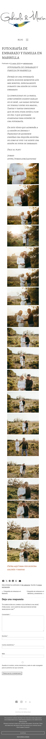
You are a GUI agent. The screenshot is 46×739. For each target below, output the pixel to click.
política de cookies (23, 715)
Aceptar (23, 733)
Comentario (6, 614)
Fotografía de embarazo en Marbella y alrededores (35, 592)
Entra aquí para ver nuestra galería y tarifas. (21, 568)
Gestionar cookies (23, 737)
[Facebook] (16, 702)
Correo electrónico (8, 645)
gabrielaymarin (28, 63)
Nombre (5, 636)
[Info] (25, 702)
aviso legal (23, 709)
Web (3, 654)
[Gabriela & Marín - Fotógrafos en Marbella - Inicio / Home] (23, 18)
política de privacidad (23, 712)
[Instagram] (21, 702)
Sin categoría (25, 585)
